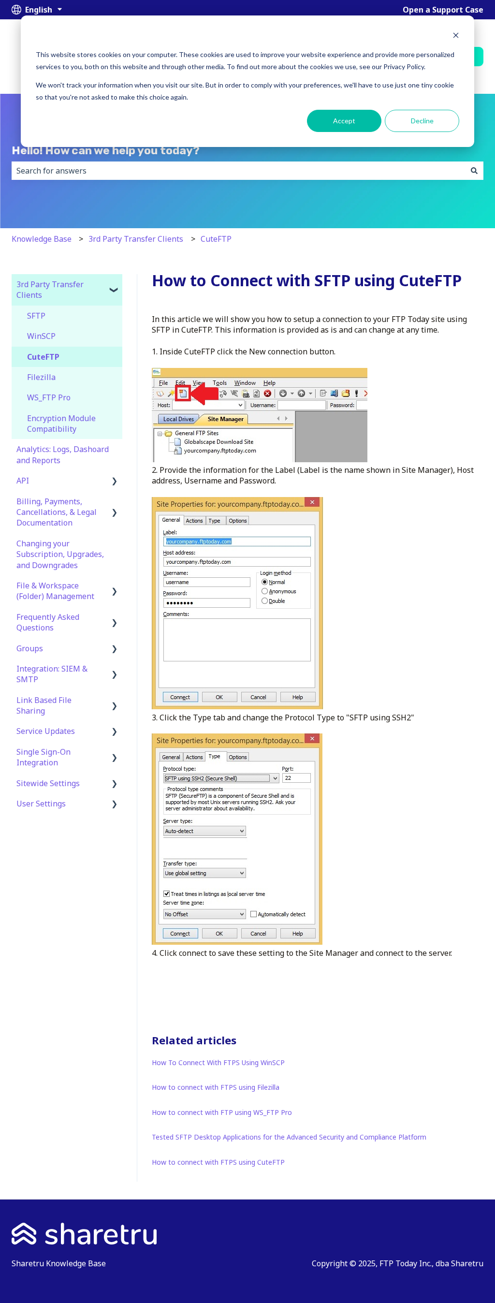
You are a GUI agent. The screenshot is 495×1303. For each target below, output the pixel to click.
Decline (422, 121)
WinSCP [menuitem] (41, 336)
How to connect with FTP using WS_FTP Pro (222, 1112)
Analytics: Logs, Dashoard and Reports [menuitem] (62, 454)
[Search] (474, 170)
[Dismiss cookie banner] (455, 36)
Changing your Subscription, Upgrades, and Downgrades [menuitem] (60, 554)
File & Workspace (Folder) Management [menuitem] (55, 590)
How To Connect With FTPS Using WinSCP (218, 1062)
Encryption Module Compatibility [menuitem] (61, 423)
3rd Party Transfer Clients (135, 239)
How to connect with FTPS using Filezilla (215, 1087)
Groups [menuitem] (29, 648)
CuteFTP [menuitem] (43, 356)
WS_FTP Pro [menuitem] (49, 397)
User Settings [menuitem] (41, 803)
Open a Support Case (443, 9)
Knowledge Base (42, 239)
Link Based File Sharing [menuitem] (44, 705)
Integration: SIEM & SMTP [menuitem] (51, 674)
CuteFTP (216, 239)
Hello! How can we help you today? (106, 150)
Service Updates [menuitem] (45, 731)
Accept (344, 121)
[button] (114, 285)
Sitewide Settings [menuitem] (48, 783)
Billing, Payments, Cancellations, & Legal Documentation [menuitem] (56, 512)
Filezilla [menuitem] (41, 377)
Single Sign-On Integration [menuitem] (43, 757)
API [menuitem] (22, 480)
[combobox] (238, 170)
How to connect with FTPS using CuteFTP (218, 1162)
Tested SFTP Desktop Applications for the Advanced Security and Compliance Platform (289, 1137)
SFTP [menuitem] (36, 315)
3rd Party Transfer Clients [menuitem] (50, 289)
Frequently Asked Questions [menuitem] (47, 622)
